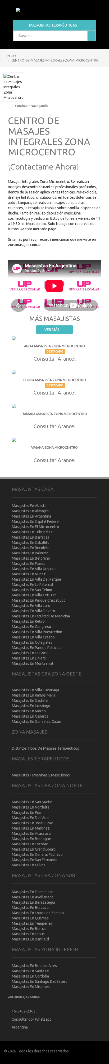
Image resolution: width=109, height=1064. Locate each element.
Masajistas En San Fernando (34, 860)
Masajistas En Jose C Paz (32, 823)
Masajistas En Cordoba (30, 976)
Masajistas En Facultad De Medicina (41, 616)
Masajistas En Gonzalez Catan (36, 721)
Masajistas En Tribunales (32, 532)
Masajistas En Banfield (30, 939)
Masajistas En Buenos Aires (34, 966)
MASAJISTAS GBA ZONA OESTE (46, 673)
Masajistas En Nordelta (30, 807)
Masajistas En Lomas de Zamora (38, 913)
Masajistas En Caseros (30, 716)
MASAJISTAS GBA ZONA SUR (43, 875)
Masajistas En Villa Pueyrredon (37, 632)
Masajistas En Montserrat (32, 663)
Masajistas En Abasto (29, 506)
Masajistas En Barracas (30, 537)
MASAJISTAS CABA (33, 489)
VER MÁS (52, 330)
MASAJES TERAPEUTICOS (41, 758)
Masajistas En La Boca (30, 653)
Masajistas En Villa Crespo (33, 637)
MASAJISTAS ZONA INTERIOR (45, 949)
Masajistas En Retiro (28, 621)
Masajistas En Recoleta (30, 548)
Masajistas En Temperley (32, 923)
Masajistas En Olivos (29, 865)
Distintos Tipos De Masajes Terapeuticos (45, 748)
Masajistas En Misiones (31, 987)
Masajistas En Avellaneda (32, 897)
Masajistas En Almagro (30, 511)
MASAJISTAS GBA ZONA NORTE (47, 785)
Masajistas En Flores (28, 563)
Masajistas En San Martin (32, 802)
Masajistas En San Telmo (32, 590)
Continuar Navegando (31, 106)
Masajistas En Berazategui (33, 902)
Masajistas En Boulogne (31, 839)
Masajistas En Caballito (30, 542)
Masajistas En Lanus (28, 934)
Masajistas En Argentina (31, 516)
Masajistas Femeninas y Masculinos (41, 775)
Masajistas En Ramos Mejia (33, 695)
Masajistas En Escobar (30, 844)
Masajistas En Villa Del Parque (36, 579)
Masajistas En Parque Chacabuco (39, 600)
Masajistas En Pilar (27, 812)
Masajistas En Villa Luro (31, 605)
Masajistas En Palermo (30, 553)
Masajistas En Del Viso (30, 818)
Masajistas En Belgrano (31, 558)
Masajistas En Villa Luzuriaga (35, 690)
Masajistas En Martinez (31, 828)
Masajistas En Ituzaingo (31, 706)
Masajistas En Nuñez (29, 574)
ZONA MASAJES (29, 731)
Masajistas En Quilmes (30, 918)
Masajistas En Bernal (29, 929)
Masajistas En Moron (29, 711)
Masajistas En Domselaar (32, 892)
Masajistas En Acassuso (31, 833)
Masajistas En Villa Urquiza (34, 569)
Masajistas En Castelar (30, 700)
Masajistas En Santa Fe (30, 971)
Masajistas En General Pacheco (37, 854)
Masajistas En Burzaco (30, 908)
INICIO (11, 56)
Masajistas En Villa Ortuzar (34, 595)
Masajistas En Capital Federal (36, 521)
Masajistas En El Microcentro (35, 527)
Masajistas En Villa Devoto (33, 611)
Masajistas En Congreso (31, 627)
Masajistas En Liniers (29, 658)
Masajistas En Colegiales (32, 642)
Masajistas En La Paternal (32, 584)
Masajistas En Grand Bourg (34, 849)
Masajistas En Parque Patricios (36, 648)
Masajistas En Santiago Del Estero (39, 981)
